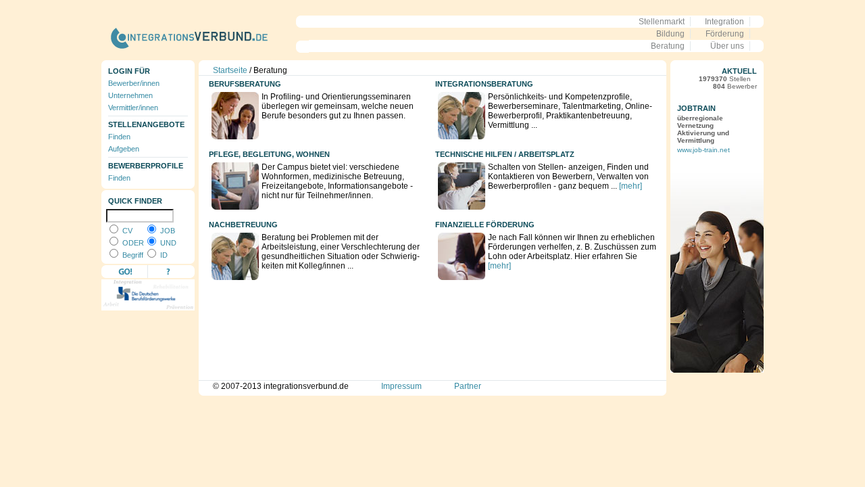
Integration (724, 21)
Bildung (670, 34)
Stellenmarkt (662, 21)
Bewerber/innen (133, 83)
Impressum (401, 386)
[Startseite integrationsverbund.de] (205, 55)
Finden (119, 137)
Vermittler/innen (133, 107)
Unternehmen (130, 95)
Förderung (725, 34)
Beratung (668, 46)
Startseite (230, 70)
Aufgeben (123, 149)
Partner (467, 386)
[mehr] (630, 186)
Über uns (727, 46)
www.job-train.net (703, 150)
